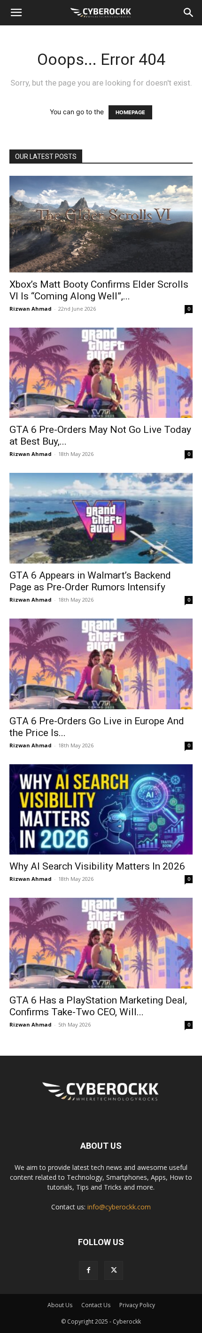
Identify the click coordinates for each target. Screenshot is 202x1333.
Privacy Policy (137, 1305)
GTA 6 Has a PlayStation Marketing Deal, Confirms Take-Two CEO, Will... (98, 1006)
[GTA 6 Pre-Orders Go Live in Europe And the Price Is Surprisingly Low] (101, 664)
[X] (113, 1270)
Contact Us (95, 1305)
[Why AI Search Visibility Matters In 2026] (101, 809)
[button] (16, 12)
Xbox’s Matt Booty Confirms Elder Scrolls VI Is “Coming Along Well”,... (98, 290)
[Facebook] (88, 1270)
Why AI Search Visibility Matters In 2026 (97, 866)
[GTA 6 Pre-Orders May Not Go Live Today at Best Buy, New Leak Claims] (101, 373)
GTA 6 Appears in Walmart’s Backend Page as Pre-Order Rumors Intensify (90, 581)
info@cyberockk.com (119, 1206)
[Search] (189, 12)
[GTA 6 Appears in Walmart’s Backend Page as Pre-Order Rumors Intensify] (101, 518)
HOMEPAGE (130, 112)
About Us (59, 1305)
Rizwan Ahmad (30, 308)
